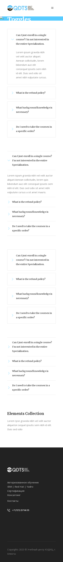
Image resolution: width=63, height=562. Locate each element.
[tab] (31, 39)
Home (10, 27)
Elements (22, 27)
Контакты (12, 500)
